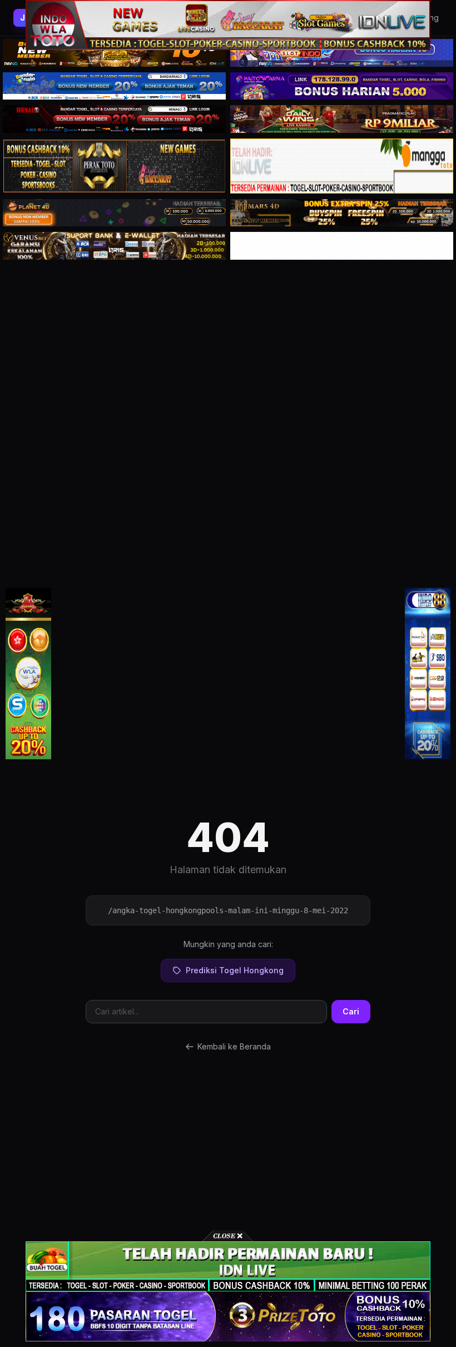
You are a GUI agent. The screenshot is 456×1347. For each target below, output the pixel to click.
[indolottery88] (427, 673)
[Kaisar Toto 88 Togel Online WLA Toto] (28, 673)
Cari (351, 1011)
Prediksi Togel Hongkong (235, 970)
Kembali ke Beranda (234, 1046)
